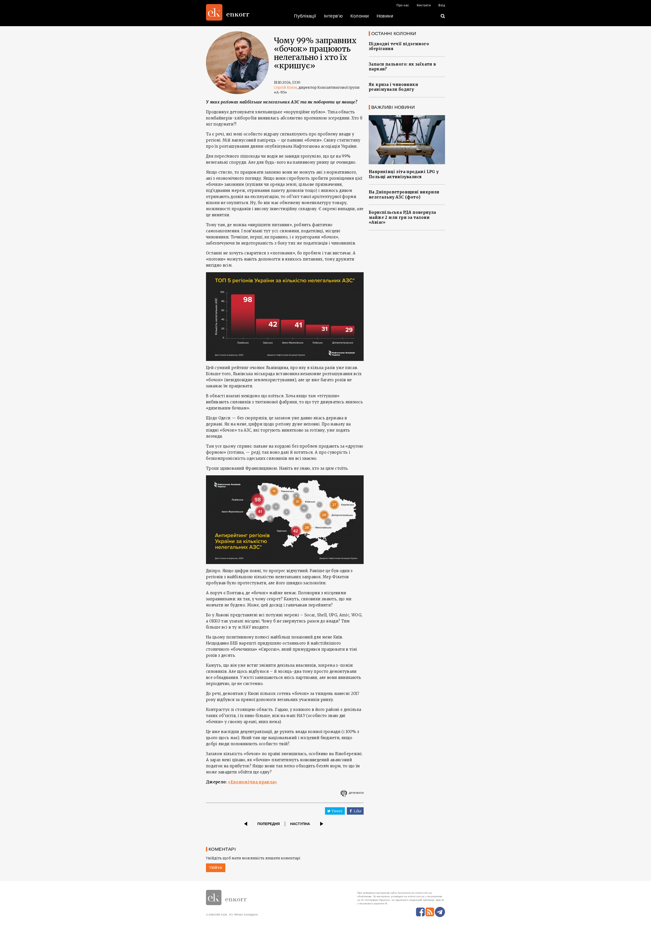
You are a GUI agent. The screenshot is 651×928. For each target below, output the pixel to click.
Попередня (268, 824)
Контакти (424, 5)
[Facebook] (420, 912)
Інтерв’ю (333, 16)
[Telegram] (440, 912)
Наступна (300, 824)
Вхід (441, 5)
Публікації (305, 16)
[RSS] (429, 912)
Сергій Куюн (285, 87)
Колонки (359, 16)
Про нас (402, 5)
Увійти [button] (215, 867)
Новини (385, 16)
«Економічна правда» (252, 782)
